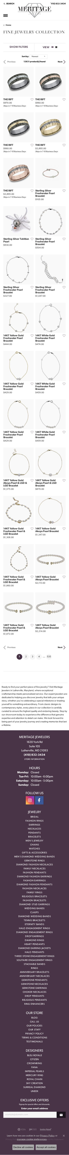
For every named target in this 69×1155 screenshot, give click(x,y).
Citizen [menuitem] (34, 1059)
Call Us (34, 1022)
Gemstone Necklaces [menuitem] (34, 984)
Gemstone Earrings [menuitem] (34, 988)
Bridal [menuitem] (34, 817)
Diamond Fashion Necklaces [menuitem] (34, 865)
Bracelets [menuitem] (34, 837)
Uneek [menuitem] (34, 1091)
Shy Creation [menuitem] (34, 1083)
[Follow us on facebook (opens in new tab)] (39, 800)
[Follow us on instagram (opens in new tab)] (30, 800)
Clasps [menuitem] (34, 912)
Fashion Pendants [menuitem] (34, 872)
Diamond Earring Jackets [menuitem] (34, 948)
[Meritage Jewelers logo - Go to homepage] (34, 10)
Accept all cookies (46, 1147)
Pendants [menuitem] (34, 833)
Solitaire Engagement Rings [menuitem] (34, 960)
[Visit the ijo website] (33, 1129)
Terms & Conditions (34, 1038)
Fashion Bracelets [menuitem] (34, 900)
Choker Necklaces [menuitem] (34, 992)
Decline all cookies (23, 1147)
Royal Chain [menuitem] (34, 1079)
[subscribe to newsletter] (61, 1115)
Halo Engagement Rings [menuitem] (34, 928)
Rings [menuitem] (34, 968)
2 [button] (26, 656)
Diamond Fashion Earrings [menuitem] (34, 876)
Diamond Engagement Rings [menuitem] (34, 932)
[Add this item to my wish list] (31, 99)
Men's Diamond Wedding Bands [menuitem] (34, 857)
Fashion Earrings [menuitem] (34, 880)
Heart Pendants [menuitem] (34, 944)
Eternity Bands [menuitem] (34, 924)
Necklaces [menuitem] (34, 829)
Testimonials (34, 1042)
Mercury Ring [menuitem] (34, 1075)
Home (8, 25)
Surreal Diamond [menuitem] (34, 1087)
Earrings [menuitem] (34, 825)
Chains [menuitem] (34, 845)
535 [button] (49, 656)
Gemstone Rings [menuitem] (34, 861)
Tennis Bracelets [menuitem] (34, 920)
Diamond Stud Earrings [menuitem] (34, 904)
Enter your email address (34, 1109)
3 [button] (32, 656)
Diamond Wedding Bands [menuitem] (34, 916)
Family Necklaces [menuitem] (35, 868)
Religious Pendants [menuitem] (34, 1000)
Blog (34, 1018)
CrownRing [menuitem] (34, 1063)
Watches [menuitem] (34, 849)
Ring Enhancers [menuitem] (34, 1004)
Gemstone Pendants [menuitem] (34, 980)
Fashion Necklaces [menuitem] (34, 888)
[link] (57, 3)
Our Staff (34, 1030)
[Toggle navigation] (5, 15)
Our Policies (34, 1026)
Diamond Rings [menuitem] (34, 940)
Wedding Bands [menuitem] (34, 908)
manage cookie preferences (32, 1139)
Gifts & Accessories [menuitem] (34, 853)
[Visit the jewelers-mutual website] (45, 1129)
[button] (8, 3)
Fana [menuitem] (34, 1067)
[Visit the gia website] (22, 1129)
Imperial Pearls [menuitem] (34, 1071)
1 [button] (20, 656)
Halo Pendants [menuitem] (34, 952)
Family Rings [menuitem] (34, 892)
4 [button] (39, 656)
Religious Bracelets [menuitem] (34, 896)
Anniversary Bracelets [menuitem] (34, 972)
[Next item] (30, 81)
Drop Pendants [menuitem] (34, 996)
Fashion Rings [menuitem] (34, 821)
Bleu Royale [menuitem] (34, 1055)
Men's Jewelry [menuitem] (34, 841)
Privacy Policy (34, 1034)
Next (60, 62)
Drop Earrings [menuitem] (34, 936)
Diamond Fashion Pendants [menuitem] (34, 884)
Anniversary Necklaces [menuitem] (35, 976)
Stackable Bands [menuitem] (34, 964)
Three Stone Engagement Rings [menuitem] (34, 956)
